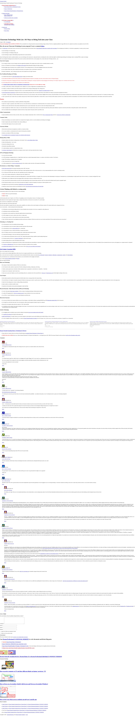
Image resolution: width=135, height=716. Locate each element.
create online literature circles (17, 76)
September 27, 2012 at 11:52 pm (9, 602)
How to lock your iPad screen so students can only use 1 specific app (18, 699)
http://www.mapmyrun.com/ (17, 163)
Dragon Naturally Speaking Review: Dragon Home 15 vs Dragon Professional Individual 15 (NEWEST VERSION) (31, 656)
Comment (2, 623)
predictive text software (7, 314)
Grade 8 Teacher (5, 704)
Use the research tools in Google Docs (8, 92)
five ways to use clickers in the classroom (33, 246)
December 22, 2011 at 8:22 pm (9, 579)
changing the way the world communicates (26, 184)
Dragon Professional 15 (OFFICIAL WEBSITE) (16, 639)
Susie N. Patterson (8, 457)
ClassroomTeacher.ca (10, 714)
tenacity (18, 258)
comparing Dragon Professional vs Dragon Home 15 (34, 333)
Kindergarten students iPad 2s (52, 300)
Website (1, 629)
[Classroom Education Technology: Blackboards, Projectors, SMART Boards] (67, 324)
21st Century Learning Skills (8, 249)
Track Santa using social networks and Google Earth (34, 186)
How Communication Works (48, 114)
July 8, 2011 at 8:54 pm (8, 490)
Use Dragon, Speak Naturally (7, 150)
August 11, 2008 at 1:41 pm (6, 402)
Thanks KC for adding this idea (44, 90)
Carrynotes (6, 567)
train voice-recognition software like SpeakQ (35, 312)
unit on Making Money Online (32, 140)
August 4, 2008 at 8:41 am (6, 354)
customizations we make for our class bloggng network (49, 553)
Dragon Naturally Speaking (20, 714)
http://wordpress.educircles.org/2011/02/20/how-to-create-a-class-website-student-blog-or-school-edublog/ (60, 548)
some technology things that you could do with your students (47, 48)
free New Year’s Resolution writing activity (73, 335)
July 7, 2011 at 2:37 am (6, 480)
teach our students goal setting (10, 258)
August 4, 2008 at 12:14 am (6, 344)
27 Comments (8, 42)
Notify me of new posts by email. (6, 633)
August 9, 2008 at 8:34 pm (6, 388)
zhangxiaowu (7, 413)
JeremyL (6, 423)
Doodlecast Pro (122, 606)
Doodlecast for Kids (130, 606)
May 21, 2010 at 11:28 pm (6, 415)
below (42, 46)
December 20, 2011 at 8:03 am (7, 569)
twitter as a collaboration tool (8, 244)
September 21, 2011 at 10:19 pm (7, 500)
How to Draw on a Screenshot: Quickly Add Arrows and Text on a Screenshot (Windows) (24, 684)
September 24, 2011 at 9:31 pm (7, 528)
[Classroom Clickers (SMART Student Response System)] (112, 324)
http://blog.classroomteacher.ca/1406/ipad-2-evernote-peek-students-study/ (75, 580)
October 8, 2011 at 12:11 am (9, 543)
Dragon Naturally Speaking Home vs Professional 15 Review (13, 330)
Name (1, 625)
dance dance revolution (14, 291)
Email (1, 627)
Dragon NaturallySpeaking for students (30, 318)
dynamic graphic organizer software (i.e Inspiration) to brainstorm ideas (16, 84)
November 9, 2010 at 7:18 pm (7, 437)
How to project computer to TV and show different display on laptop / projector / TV (23, 671)
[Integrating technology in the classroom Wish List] (22, 324)
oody (5, 447)
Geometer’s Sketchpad (18, 238)
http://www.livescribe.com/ (31, 606)
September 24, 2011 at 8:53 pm (9, 514)
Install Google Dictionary (6, 316)
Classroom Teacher (3, 1)
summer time (5, 48)
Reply (3, 348)
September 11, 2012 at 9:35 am (7, 589)
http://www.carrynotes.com (24, 571)
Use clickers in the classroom (7, 246)
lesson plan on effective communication (63, 114)
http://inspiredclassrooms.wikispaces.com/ (9, 392)
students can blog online (22, 65)
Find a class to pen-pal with (6, 168)
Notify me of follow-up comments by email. (8, 631)
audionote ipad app (76, 606)
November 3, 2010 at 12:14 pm (7, 425)
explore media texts (15, 228)
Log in (27, 714)
